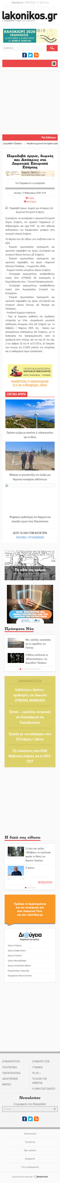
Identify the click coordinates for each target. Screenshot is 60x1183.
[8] (35, 669)
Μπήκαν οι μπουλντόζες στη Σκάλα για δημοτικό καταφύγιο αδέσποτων (30, 477)
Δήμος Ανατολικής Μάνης (19, 965)
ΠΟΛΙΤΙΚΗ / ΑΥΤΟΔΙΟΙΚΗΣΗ (30, 537)
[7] (33, 669)
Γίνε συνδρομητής (30, 1167)
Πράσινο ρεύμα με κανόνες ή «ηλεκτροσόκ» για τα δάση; (30, 435)
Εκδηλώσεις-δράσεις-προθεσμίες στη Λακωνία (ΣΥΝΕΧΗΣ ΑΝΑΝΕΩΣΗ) (30, 695)
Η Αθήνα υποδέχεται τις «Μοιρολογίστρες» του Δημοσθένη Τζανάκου (37, 658)
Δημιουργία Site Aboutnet (22, 1177)
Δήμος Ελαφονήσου (17, 950)
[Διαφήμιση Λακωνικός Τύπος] (30, 910)
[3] (24, 669)
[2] (22, 669)
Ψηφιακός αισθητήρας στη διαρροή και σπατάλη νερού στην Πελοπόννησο (30, 519)
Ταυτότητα (30, 1141)
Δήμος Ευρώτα (14, 955)
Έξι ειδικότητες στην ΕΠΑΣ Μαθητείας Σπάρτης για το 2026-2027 (30, 756)
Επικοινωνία (30, 1133)
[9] (37, 669)
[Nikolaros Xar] (30, 370)
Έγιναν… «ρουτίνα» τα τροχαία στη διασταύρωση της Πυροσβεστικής (30, 717)
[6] (31, 669)
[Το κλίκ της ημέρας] (30, 565)
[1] (20, 669)
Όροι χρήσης (30, 1150)
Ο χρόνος (30, 867)
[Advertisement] (30, 103)
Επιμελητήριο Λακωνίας (18, 970)
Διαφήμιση (30, 1158)
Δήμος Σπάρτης (15, 945)
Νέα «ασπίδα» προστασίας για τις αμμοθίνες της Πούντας (38, 643)
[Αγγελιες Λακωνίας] (30, 383)
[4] (27, 669)
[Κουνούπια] (30, 604)
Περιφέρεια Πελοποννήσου (20, 975)
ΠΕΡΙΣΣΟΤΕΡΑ (45, 882)
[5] (29, 669)
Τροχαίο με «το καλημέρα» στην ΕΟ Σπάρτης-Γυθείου (30, 737)
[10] (39, 669)
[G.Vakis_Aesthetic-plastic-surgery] (30, 173)
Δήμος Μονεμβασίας (17, 960)
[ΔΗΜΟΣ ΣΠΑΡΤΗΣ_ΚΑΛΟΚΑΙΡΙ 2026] (30, 35)
